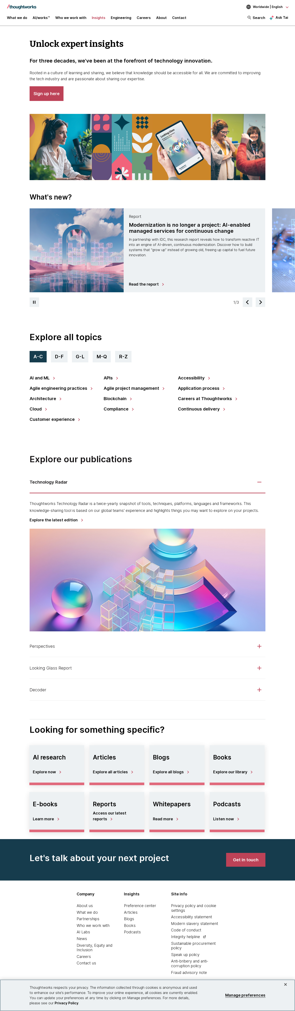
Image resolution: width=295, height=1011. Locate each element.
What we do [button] (17, 18)
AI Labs (83, 932)
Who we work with (93, 925)
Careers (84, 956)
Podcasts (132, 932)
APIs (109, 378)
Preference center (140, 905)
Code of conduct (186, 930)
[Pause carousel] (34, 302)
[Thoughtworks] (21, 4)
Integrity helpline (185, 936)
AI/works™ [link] (41, 18)
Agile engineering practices (59, 388)
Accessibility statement (191, 917)
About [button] (161, 18)
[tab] (147, 250)
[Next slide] (260, 302)
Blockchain (116, 398)
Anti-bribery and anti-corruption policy (189, 963)
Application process (199, 388)
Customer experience (53, 419)
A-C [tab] (38, 356)
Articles (131, 912)
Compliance (117, 409)
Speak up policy (185, 954)
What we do (87, 912)
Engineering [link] (121, 18)
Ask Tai (282, 17)
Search (259, 18)
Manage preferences (245, 995)
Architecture (43, 398)
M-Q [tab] (102, 356)
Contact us (86, 963)
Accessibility (192, 378)
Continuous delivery (199, 409)
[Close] (285, 984)
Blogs (129, 919)
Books (130, 925)
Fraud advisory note (189, 972)
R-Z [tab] (123, 356)
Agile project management (132, 388)
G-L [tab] (80, 356)
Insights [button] (98, 18)
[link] (146, 284)
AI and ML (40, 378)
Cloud (36, 409)
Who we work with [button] (70, 18)
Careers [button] (144, 18)
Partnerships (88, 919)
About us (85, 905)
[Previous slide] (247, 302)
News (82, 938)
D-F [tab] (59, 356)
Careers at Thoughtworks (205, 398)
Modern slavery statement (194, 923)
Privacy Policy (66, 1003)
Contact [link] (179, 18)
